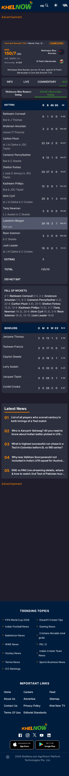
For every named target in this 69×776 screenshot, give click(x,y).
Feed (52, 691)
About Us (9, 698)
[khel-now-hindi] (65, 5)
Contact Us (10, 705)
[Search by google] (46, 6)
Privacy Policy (32, 705)
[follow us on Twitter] (34, 735)
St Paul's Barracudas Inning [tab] (51, 93)
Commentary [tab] (47, 81)
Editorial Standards (35, 712)
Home (7, 691)
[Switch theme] (55, 6)
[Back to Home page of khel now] (17, 6)
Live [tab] (26, 81)
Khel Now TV (57, 705)
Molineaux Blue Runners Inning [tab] (18, 93)
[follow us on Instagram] (27, 735)
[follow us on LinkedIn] (49, 735)
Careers (28, 691)
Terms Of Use (12, 712)
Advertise (29, 698)
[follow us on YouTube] (41, 735)
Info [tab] (10, 81)
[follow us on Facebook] (20, 735)
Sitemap (54, 698)
